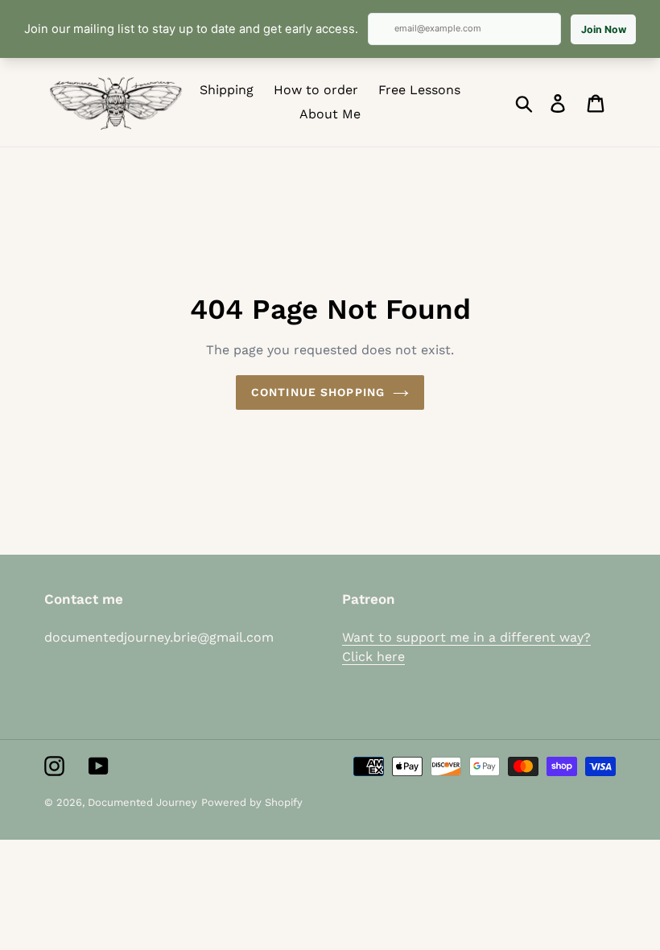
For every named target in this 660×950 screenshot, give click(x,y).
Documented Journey (142, 802)
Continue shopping (318, 392)
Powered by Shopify (252, 802)
